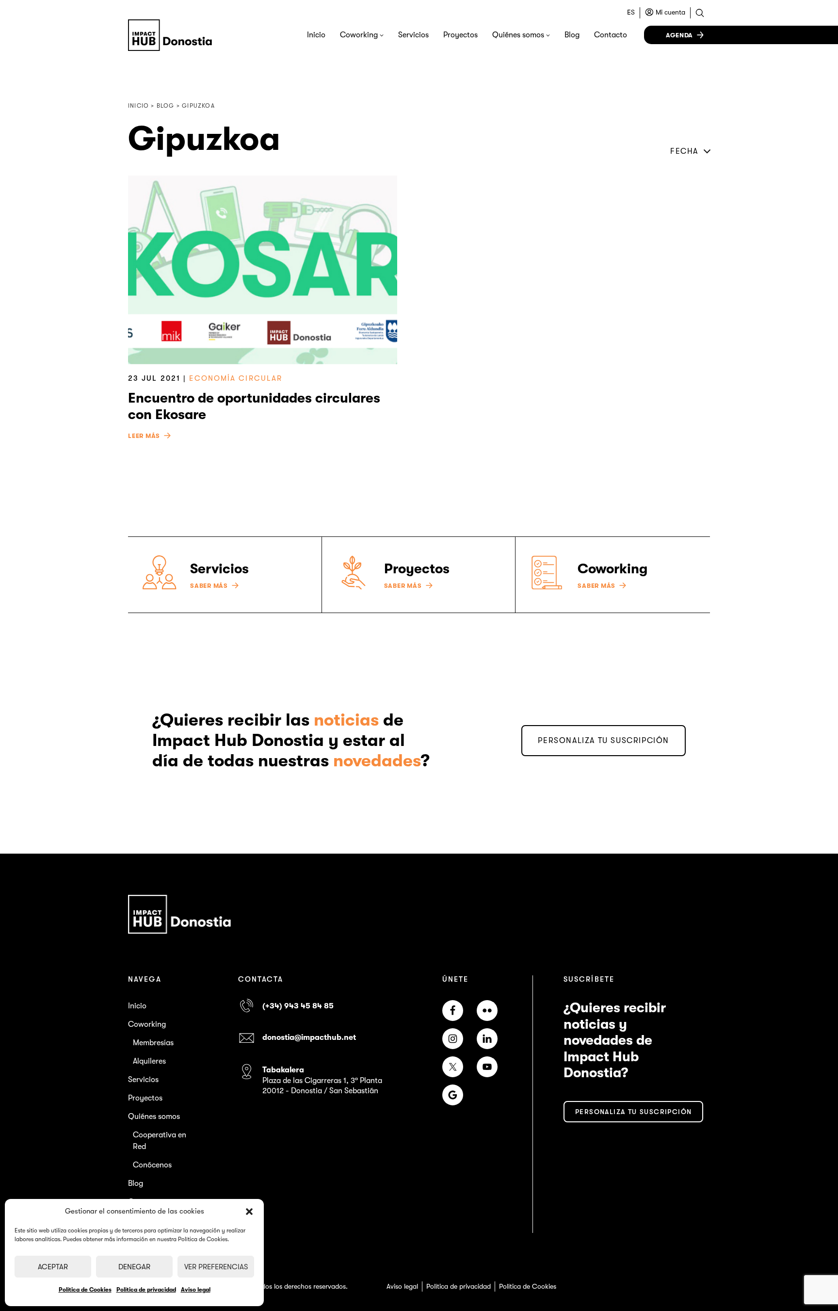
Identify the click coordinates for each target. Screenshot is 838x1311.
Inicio (316, 35)
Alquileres (149, 1061)
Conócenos (152, 1165)
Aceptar (53, 1266)
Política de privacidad (146, 1289)
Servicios (413, 35)
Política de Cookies (85, 1289)
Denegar (134, 1266)
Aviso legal (195, 1289)
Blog (572, 35)
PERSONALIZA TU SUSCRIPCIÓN (603, 740)
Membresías (153, 1042)
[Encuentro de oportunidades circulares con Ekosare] (262, 270)
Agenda (679, 35)
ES (631, 12)
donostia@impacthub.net (309, 1037)
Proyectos (460, 35)
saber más (209, 586)
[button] (249, 1211)
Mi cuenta (670, 12)
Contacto (610, 35)
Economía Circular (235, 378)
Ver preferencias (216, 1266)
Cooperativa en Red (159, 1141)
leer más (144, 436)
